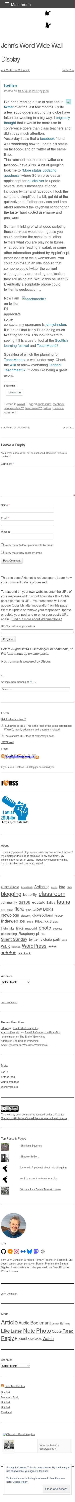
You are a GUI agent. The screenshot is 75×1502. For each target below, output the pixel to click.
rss (43, 933)
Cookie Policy (20, 1481)
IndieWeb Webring (15, 682)
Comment (7, 463)
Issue (67, 1323)
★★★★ (8, 952)
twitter (10, 85)
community (9, 902)
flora (19, 908)
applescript (44, 404)
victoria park (50, 939)
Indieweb (9, 921)
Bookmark (40, 1322)
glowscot (26, 915)
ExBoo (50, 902)
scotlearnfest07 (14, 408)
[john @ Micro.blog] (10, 1252)
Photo (43, 1330)
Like (5, 1330)
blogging (11, 893)
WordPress (34, 945)
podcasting (9, 933)
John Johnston (9, 1002)
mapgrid (31, 928)
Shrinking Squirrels (31, 1145)
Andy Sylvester (9, 1045)
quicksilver (36, 180)
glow (28, 909)
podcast (57, 928)
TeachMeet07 (47, 345)
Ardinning (41, 886)
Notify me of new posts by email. (23, 553)
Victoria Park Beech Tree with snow (40, 1189)
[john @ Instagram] (16, 1252)
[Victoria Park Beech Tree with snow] (37, 1186)
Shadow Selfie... (29, 1156)
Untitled (5, 1392)
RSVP (31, 1339)
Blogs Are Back (10, 1397)
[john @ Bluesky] (29, 1252)
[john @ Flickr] (23, 1252)
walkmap (16, 946)
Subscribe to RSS (15, 725)
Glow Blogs (43, 909)
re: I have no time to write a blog (38, 1178)
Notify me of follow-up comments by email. (29, 545)
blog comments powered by (26, 661)
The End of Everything (25, 1028)
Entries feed (8, 1077)
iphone (30, 921)
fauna (63, 901)
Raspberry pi (29, 933)
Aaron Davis (27, 887)
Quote (57, 1331)
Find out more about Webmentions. (36, 619)
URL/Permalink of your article (18, 626)
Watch (48, 1338)
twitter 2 (68, 70)
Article (9, 1322)
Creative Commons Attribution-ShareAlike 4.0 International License (34, 1116)
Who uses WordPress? (35, 1045)
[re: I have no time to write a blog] (37, 1175)
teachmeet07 (33, 408)
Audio (24, 1322)
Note (29, 1330)
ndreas (5, 1028)
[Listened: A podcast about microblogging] (37, 1164)
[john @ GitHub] (3, 1252)
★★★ (52, 946)
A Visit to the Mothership (15, 70)
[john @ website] (42, 1252)
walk (5, 945)
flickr (10, 909)
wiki (13, 364)
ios (22, 921)
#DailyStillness (10, 887)
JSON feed (7, 742)
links (19, 928)
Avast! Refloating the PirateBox (42, 1032)
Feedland (6, 1412)
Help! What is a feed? (13, 719)
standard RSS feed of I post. (31, 736)
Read (68, 1330)
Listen (16, 1331)
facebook (47, 138)
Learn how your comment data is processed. (36, 579)
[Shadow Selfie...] (37, 1153)
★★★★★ (24, 953)
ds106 (24, 902)
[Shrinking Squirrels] (37, 1142)
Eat (62, 1323)
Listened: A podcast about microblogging (43, 1167)
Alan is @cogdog (10, 1032)
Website (5, 531)
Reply (7, 1337)
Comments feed (10, 1082)
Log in (4, 1072)
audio (54, 887)
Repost (21, 1338)
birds (69, 887)
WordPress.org (9, 1087)
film (3, 909)
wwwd (21, 404)
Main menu (21, 4)
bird (62, 886)
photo (45, 927)
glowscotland (42, 915)
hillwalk (59, 915)
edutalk (38, 902)
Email (5, 518)
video (64, 939)
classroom (52, 893)
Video (38, 1339)
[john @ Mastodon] (36, 1252)
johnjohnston (56, 324)
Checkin (55, 1323)
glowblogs (10, 915)
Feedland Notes (15, 1386)
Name (5, 505)
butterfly (30, 894)
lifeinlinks (7, 928)
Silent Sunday (14, 939)
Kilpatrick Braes (46, 921)
